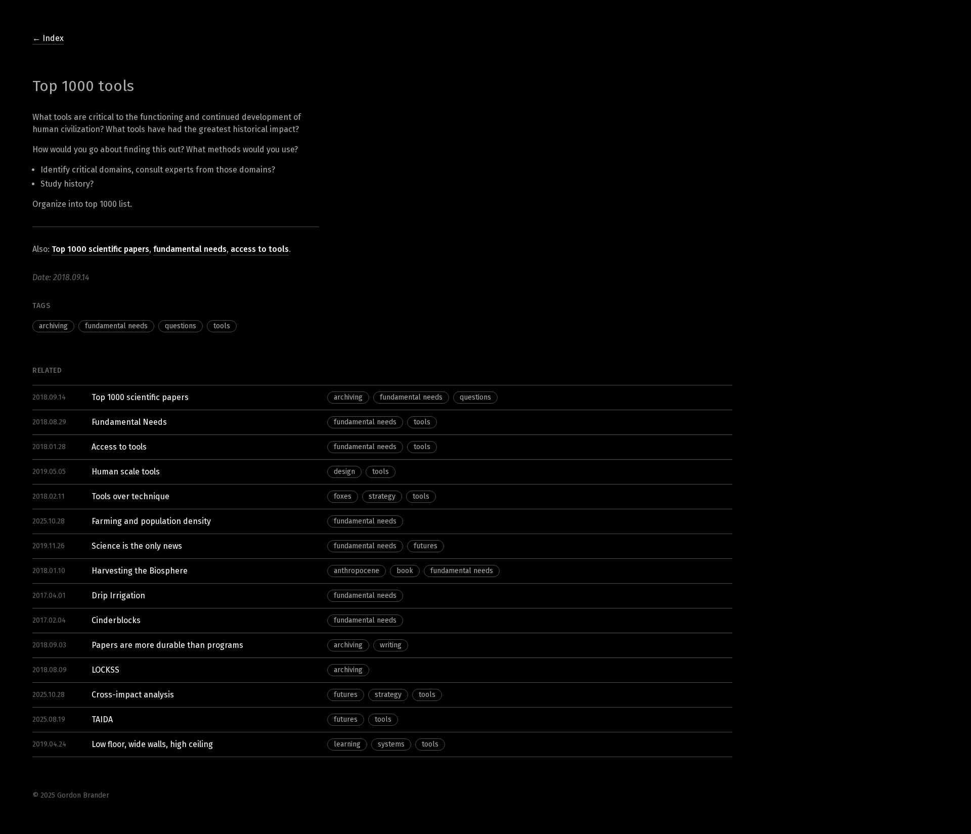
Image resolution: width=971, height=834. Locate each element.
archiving (53, 326)
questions (180, 326)
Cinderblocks (116, 620)
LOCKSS (105, 670)
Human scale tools (126, 471)
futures (425, 546)
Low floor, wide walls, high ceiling (152, 744)
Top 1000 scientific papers (100, 249)
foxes (342, 496)
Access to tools (119, 447)
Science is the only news (137, 546)
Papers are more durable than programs (167, 645)
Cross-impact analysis (133, 694)
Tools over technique (130, 496)
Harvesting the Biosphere (140, 571)
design (344, 471)
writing (391, 645)
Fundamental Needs (129, 422)
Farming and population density (151, 521)
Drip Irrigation (118, 595)
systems (391, 744)
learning (347, 744)
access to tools (260, 249)
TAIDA (102, 719)
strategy (382, 496)
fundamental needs (190, 249)
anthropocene (356, 570)
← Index (48, 38)
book (404, 570)
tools (221, 326)
